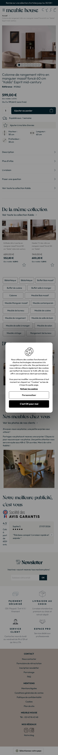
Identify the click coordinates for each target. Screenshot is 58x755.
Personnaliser (29, 395)
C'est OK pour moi (29, 403)
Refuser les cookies (29, 389)
